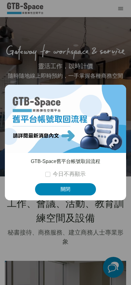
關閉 (65, 189)
